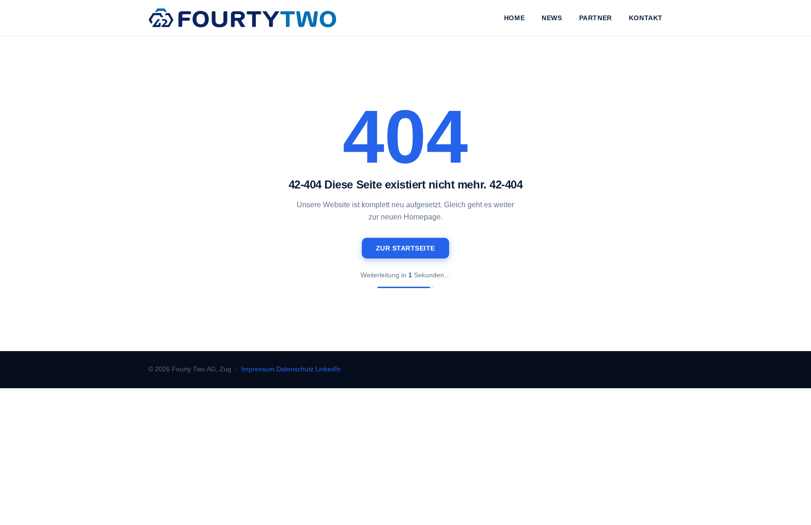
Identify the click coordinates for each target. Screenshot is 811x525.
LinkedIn (328, 369)
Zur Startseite (405, 248)
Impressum (258, 369)
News (552, 18)
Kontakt (646, 18)
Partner (595, 18)
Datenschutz (295, 369)
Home (514, 18)
